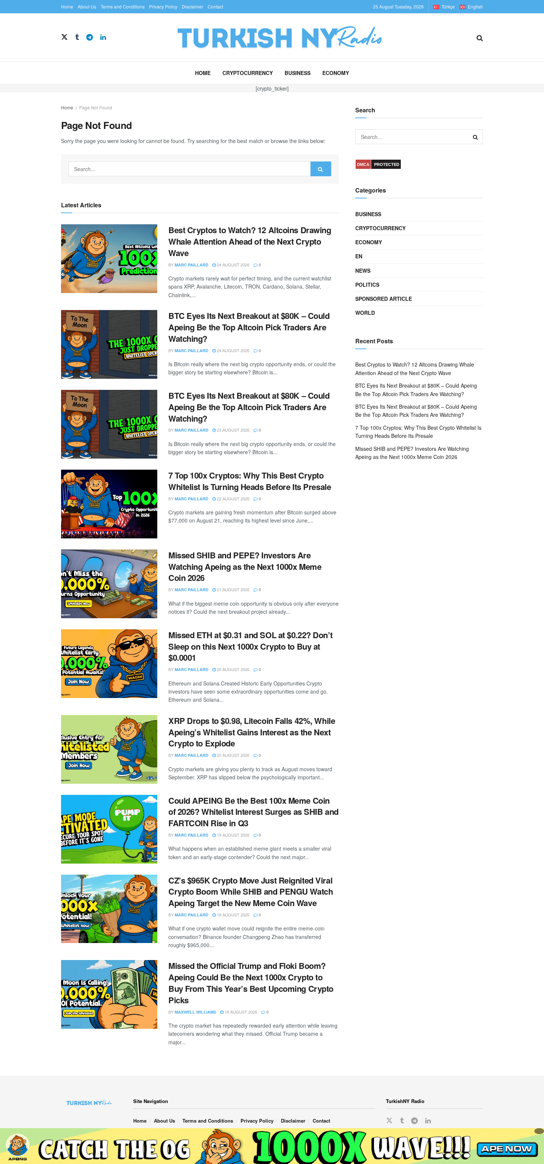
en (358, 256)
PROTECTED (386, 164)
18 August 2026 (232, 915)
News (362, 270)
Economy (335, 72)
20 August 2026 (232, 669)
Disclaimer (192, 6)
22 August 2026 (232, 498)
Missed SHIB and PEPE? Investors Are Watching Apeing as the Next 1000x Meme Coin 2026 (244, 566)
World (365, 312)
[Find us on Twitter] (64, 37)
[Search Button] (480, 37)
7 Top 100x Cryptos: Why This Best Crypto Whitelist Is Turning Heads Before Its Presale (249, 481)
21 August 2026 (232, 589)
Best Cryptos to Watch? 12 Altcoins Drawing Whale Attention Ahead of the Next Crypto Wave (249, 241)
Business (297, 72)
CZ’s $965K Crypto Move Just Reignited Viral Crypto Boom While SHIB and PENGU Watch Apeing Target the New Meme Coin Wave (250, 891)
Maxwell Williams (195, 1012)
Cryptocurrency (247, 72)
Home (67, 6)
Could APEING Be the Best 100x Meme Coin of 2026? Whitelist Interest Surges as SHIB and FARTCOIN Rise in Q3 (253, 811)
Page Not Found (95, 107)
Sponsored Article (383, 298)
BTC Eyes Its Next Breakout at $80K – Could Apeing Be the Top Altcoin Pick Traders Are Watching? (249, 327)
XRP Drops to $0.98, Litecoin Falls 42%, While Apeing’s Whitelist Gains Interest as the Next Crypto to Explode (251, 732)
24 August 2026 (232, 265)
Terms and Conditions (123, 6)
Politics (367, 284)
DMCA (363, 164)
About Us (87, 6)
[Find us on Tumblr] (77, 37)
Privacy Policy (163, 6)
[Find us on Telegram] (89, 37)
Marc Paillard (191, 265)
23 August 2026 (232, 430)
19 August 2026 (232, 835)
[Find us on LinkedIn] (103, 37)
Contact (215, 6)
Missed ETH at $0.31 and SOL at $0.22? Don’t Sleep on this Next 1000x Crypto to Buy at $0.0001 (250, 646)
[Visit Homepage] (291, 37)
